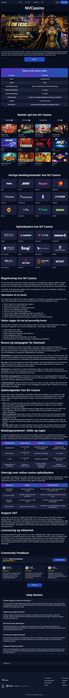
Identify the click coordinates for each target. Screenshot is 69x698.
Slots (59, 120)
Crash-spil (42, 120)
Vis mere (34, 585)
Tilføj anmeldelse (59, 559)
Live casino (25, 120)
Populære (8, 120)
